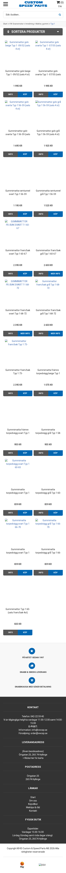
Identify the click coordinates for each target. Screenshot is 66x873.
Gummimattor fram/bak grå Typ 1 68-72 (48, 312)
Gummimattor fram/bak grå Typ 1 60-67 (48, 252)
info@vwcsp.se (39, 730)
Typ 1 (52, 24)
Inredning (29, 24)
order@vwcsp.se (39, 733)
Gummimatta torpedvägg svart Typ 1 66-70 (17, 551)
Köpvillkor (33, 804)
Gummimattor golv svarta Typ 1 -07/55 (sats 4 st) (48, 73)
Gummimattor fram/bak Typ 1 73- (17, 372)
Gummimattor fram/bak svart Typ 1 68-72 (17, 312)
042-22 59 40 (37, 716)
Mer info (55, 274)
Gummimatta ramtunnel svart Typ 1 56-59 (17, 192)
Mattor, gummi (42, 24)
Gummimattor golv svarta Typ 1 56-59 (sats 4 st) (18, 133)
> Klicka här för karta (33, 758)
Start (5, 24)
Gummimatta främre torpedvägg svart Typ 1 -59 (17, 431)
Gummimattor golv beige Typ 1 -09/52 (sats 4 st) (17, 73)
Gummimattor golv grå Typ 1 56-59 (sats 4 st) (48, 133)
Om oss (33, 800)
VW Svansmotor (16, 24)
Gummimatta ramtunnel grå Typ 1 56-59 (48, 192)
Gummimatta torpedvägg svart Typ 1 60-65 (17, 491)
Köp (25, 94)
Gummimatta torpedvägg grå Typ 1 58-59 (48, 431)
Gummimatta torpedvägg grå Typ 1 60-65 (48, 491)
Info (10, 94)
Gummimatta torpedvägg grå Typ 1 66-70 (48, 551)
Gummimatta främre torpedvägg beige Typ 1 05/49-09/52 (48, 372)
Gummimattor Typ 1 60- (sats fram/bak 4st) (18, 611)
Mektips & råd (33, 807)
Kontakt (33, 810)
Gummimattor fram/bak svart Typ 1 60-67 (17, 252)
